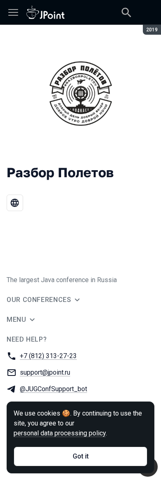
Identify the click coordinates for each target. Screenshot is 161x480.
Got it (81, 456)
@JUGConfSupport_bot (53, 389)
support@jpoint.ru (45, 372)
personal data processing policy (60, 433)
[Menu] (13, 12)
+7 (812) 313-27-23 (48, 356)
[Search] (126, 12)
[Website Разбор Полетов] (15, 203)
